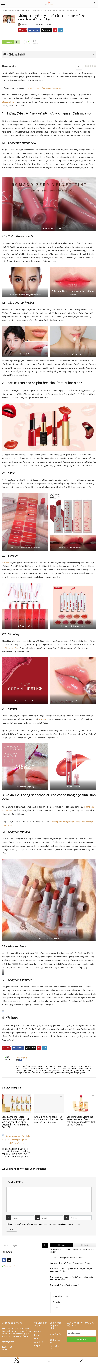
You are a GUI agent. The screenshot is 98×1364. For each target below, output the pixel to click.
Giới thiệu (37, 1331)
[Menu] (3, 3)
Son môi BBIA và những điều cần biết (64, 1285)
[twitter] (9, 1260)
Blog (8, 10)
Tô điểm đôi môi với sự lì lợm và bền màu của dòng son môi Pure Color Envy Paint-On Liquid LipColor (16, 1152)
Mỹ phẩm (21, 10)
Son (27, 10)
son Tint (43, 719)
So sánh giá (38, 1342)
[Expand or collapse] (93, 54)
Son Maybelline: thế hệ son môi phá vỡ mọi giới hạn (70, 1263)
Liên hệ (37, 1335)
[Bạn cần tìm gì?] (45, 1245)
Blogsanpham (8, 102)
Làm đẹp (14, 10)
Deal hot (37, 1338)
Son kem (5, 562)
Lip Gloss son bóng (10, 648)
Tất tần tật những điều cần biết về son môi (44, 88)
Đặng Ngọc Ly (25, 24)
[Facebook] (4, 1260)
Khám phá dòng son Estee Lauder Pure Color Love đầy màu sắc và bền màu (48, 1119)
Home (4, 10)
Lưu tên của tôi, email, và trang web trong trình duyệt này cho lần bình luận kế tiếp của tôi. (44, 1224)
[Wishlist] (49, 1360)
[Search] (94, 3)
